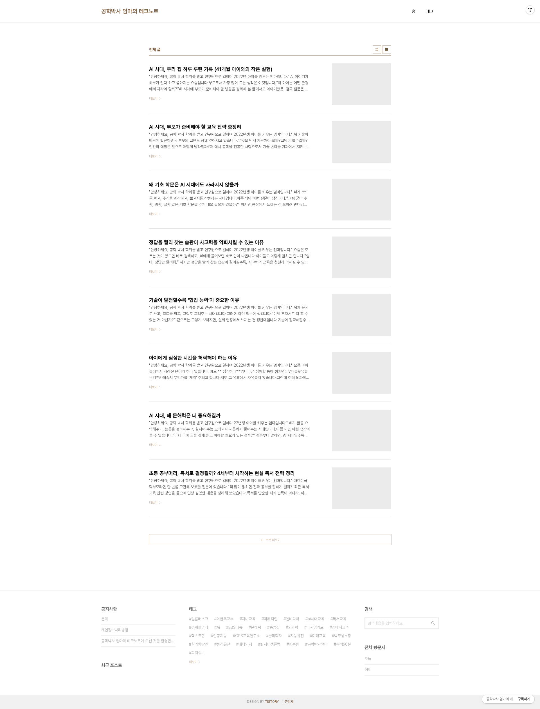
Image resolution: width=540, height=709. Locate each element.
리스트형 (386, 49)
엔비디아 (292, 619)
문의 (104, 619)
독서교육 (339, 619)
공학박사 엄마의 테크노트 (130, 11)
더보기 (193, 662)
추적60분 (343, 644)
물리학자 (275, 636)
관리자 (289, 702)
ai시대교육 (316, 619)
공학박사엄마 (317, 644)
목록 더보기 (273, 540)
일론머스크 (199, 619)
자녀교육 (248, 619)
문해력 (256, 627)
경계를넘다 (199, 627)
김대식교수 (340, 627)
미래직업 (270, 619)
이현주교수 (225, 619)
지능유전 (297, 636)
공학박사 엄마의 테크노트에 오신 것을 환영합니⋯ (138, 641)
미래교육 (319, 636)
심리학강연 (199, 644)
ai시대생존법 (270, 644)
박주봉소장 (342, 636)
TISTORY (272, 702)
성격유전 (223, 644)
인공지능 (220, 636)
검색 (433, 623)
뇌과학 (293, 627)
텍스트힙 (198, 636)
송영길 (274, 627)
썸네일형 (377, 49)
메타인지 (245, 644)
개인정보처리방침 (114, 630)
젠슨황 (294, 644)
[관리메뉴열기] (530, 10)
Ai (218, 627)
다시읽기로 (315, 627)
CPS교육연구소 (247, 636)
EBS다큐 (235, 627)
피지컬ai (197, 652)
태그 (429, 11)
